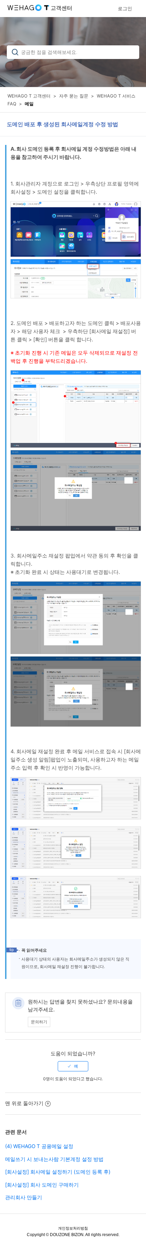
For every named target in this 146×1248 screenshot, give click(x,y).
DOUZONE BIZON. (67, 1234)
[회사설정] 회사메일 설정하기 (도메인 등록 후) (57, 1172)
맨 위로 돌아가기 (24, 1103)
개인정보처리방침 (73, 1228)
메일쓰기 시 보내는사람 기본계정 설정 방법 (54, 1159)
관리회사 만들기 (23, 1197)
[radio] (73, 1066)
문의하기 (39, 1021)
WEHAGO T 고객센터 (29, 96)
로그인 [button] (125, 8)
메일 (29, 103)
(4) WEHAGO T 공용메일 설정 (39, 1146)
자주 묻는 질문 (73, 96)
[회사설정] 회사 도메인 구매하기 (42, 1185)
